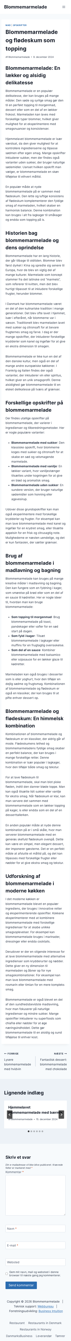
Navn (12, 1228)
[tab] (28, 1131)
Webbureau (46, 1306)
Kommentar (15, 1172)
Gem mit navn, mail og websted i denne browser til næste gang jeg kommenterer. (35, 1273)
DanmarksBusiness (19, 1336)
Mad (8, 25)
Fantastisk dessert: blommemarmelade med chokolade (53, 1061)
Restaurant (17, 1323)
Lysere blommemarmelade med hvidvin (17, 1061)
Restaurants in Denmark (45, 1323)
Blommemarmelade (19, 57)
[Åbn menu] (63, 7)
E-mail (12, 1245)
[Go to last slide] (9, 1114)
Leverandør (44, 1336)
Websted (13, 1262)
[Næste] (61, 1114)
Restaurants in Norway (35, 1329)
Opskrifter (20, 25)
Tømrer (60, 1336)
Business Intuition (51, 1311)
